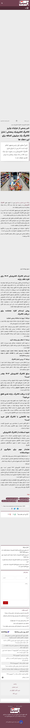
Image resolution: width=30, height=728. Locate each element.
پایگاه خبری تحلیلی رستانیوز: (22, 203)
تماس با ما (19, 706)
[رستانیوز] (22, 3)
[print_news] (16, 121)
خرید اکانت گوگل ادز (15, 690)
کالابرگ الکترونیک (23, 498)
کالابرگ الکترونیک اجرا (22, 501)
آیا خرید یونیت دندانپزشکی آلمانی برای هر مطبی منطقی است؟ (15, 626)
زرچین (15, 684)
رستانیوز (5, 714)
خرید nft (15, 694)
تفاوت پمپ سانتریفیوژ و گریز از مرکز (20, 623)
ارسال (5, 603)
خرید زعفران (15, 687)
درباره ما (10, 706)
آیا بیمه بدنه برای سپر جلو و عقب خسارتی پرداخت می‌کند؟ (16, 613)
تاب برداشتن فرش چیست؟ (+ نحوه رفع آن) (19, 621)
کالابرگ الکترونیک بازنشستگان (8, 501)
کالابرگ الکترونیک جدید (11, 498)
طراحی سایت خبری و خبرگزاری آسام (12, 722)
